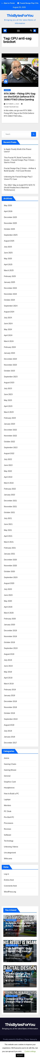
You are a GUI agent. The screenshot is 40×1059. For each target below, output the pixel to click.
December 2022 (10, 430)
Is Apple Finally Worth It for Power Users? (20, 924)
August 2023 (9, 383)
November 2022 (10, 436)
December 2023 (10, 359)
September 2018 (10, 719)
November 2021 (10, 507)
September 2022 (10, 447)
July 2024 (8, 318)
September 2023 (10, 377)
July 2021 (8, 518)
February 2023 (10, 418)
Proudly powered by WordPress (13, 1039)
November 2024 (10, 294)
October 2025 (9, 229)
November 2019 (10, 636)
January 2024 (9, 353)
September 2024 (10, 306)
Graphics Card (10, 782)
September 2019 (10, 648)
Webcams (8, 858)
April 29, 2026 (13, 955)
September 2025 (10, 235)
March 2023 (9, 412)
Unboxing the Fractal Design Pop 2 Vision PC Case (19, 1001)
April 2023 (8, 406)
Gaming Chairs (10, 764)
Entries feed (9, 880)
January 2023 (9, 424)
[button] (31, 31)
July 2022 (8, 459)
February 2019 (10, 690)
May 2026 (8, 205)
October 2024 (9, 300)
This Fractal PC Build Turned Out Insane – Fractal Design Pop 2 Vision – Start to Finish (20, 160)
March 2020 (9, 613)
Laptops (7, 799)
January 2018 (9, 737)
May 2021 (8, 530)
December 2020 (10, 560)
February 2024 (10, 347)
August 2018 (9, 725)
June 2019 (8, 666)
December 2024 (10, 288)
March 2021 (9, 542)
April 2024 (8, 335)
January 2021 (9, 554)
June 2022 (8, 465)
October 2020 (9, 571)
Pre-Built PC (9, 817)
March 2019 (9, 684)
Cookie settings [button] (30, 1051)
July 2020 (8, 589)
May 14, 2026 (13, 930)
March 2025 (9, 270)
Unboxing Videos (11, 847)
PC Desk (7, 811)
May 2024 (8, 329)
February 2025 (10, 276)
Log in (6, 874)
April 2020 (8, 607)
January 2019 (9, 695)
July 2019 (8, 660)
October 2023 (9, 371)
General (7, 90)
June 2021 (8, 524)
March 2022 (9, 483)
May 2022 (8, 471)
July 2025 (8, 247)
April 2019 (8, 678)
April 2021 (8, 536)
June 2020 (8, 595)
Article (6, 758)
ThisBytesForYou (20, 15)
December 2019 (10, 630)
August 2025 (9, 241)
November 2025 (10, 223)
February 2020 (10, 619)
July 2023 (8, 388)
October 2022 (9, 442)
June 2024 (8, 323)
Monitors (7, 805)
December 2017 (10, 743)
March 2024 (9, 341)
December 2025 (10, 217)
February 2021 (10, 548)
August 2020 (9, 583)
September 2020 (10, 577)
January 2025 (9, 282)
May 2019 (8, 672)
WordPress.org (10, 892)
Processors (8, 823)
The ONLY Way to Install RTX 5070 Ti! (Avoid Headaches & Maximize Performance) (19, 187)
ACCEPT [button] (20, 1055)
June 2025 (8, 253)
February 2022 (10, 489)
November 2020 (10, 566)
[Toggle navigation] (18, 30)
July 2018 (8, 731)
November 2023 (10, 365)
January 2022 (9, 495)
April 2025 (8, 264)
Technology (8, 841)
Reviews (7, 829)
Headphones (9, 788)
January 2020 (9, 625)
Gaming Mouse (10, 770)
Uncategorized (10, 853)
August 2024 (9, 312)
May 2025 (8, 259)
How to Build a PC (11, 794)
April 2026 (8, 211)
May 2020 (8, 601)
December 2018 (10, 701)
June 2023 (8, 394)
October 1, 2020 (13, 104)
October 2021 (9, 512)
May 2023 (8, 400)
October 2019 (9, 642)
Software (7, 835)
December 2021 (10, 501)
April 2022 (8, 477)
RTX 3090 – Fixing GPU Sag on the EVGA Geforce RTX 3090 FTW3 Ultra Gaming (19, 96)
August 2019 (9, 654)
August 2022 (9, 453)
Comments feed (10, 886)
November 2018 (10, 707)
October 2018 (9, 713)
